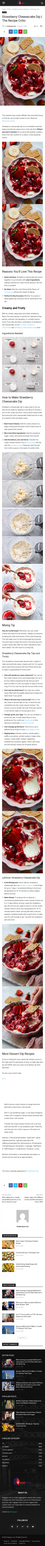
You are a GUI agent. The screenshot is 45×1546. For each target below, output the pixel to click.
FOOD (9, 9)
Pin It (4, 1079)
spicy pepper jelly (32, 730)
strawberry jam (16, 445)
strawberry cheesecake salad (25, 327)
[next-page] (6, 1275)
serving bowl (30, 442)
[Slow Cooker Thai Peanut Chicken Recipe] (8, 1244)
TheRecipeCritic (11, 26)
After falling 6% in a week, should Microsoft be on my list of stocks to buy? (11, 1199)
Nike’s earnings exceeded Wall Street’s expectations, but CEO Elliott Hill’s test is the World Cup (29, 1293)
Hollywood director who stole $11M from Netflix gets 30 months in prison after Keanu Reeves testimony (29, 1385)
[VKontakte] (33, 1527)
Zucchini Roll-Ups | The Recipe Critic (27, 1253)
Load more (22, 1338)
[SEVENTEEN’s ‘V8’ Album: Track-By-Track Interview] (8, 1427)
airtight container (26, 885)
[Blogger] (12, 1527)
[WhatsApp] (25, 32)
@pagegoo (14, 1512)
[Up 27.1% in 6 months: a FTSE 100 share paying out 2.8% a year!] (8, 1317)
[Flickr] (22, 1527)
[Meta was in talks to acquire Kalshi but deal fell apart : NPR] (8, 1306)
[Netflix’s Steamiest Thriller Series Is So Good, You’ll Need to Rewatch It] (8, 1404)
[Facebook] (11, 32)
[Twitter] (16, 32)
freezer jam (28, 720)
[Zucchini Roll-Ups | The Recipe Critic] (8, 1256)
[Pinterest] (20, 32)
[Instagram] (28, 1527)
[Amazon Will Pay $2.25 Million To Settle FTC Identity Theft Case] (8, 1329)
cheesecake (8, 292)
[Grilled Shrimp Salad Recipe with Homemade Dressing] (8, 1267)
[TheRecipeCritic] (3, 26)
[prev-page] (3, 1275)
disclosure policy (8, 121)
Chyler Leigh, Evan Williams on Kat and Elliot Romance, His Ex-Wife (33, 1199)
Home (4, 9)
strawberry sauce (26, 723)
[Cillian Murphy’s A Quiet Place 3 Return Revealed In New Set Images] (8, 1415)
